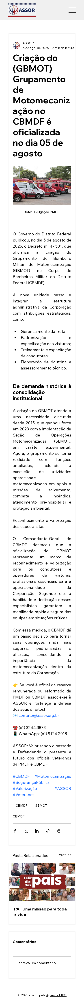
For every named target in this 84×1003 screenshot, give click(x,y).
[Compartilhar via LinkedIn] (37, 831)
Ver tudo (65, 855)
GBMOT (41, 805)
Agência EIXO (56, 995)
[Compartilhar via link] (48, 831)
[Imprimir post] (59, 831)
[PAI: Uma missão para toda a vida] (42, 882)
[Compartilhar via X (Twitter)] (26, 831)
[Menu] (72, 10)
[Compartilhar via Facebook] (15, 831)
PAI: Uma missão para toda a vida (40, 911)
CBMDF (21, 805)
